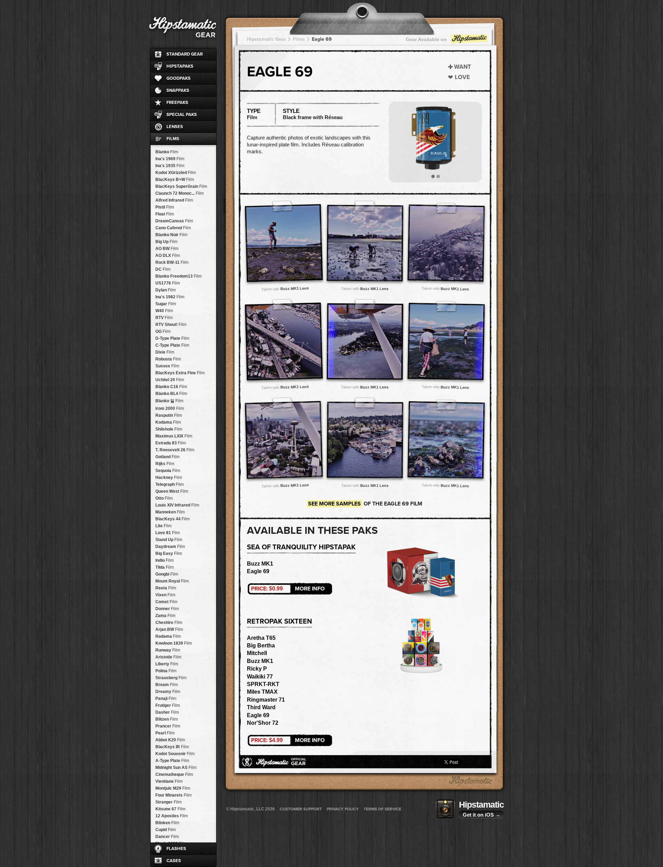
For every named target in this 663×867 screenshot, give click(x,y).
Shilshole (168, 429)
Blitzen (166, 719)
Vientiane (169, 781)
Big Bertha (261, 645)
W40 (164, 310)
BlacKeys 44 (172, 519)
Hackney (168, 477)
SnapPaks (177, 90)
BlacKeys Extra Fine (180, 372)
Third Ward (261, 707)
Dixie (164, 352)
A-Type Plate (172, 760)
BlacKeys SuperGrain (181, 186)
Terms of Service (382, 809)
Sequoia (167, 470)
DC (163, 269)
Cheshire (168, 622)
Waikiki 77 (260, 677)
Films (172, 139)
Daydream (170, 546)
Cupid (165, 829)
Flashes (176, 848)
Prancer (167, 726)
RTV (164, 317)
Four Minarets (173, 795)
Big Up (166, 241)
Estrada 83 (170, 443)
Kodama (168, 422)
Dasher (167, 712)
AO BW (167, 248)
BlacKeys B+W (174, 179)
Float (164, 214)
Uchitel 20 (169, 379)
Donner (167, 608)
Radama (168, 636)
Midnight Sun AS (175, 767)
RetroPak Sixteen (279, 621)
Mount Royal (172, 581)
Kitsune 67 (170, 809)
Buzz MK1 (260, 564)
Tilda (164, 567)
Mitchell (257, 653)
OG (163, 331)
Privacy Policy (343, 809)
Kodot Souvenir (175, 753)
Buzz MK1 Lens (294, 288)
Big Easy (168, 553)
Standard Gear (184, 54)
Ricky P (257, 669)
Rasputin (168, 415)
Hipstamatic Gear (266, 39)
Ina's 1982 (169, 297)
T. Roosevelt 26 (174, 449)
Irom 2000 (169, 408)
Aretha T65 (261, 638)
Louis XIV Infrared (177, 505)
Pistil (164, 207)
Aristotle (168, 657)
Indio (164, 560)
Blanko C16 (171, 386)
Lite (163, 525)
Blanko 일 (169, 400)
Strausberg (170, 677)
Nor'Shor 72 (262, 723)
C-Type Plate (172, 345)
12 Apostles (171, 815)
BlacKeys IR (172, 746)
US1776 (167, 283)
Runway (167, 650)
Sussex (167, 366)
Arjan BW (169, 629)
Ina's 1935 (169, 165)
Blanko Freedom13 (178, 276)
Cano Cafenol (173, 227)
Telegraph (169, 484)
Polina (165, 670)
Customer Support (301, 809)
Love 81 (167, 532)
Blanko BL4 (171, 393)
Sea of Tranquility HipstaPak (301, 547)
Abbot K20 (170, 740)
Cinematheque (174, 774)
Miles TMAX (262, 692)
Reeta (165, 588)
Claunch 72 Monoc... (179, 193)
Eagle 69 (322, 39)
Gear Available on (426, 39)
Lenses (174, 126)
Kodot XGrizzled (175, 172)
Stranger (168, 802)
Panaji (165, 698)
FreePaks (177, 102)
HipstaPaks (179, 66)
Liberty (166, 664)
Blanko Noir (171, 234)
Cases (173, 861)
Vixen (165, 595)
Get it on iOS (481, 815)
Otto (164, 498)
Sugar (165, 303)
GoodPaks (178, 78)
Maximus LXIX (173, 436)
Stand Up (168, 539)
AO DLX (167, 255)
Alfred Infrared (174, 200)
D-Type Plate (172, 338)
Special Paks (181, 114)
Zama (165, 615)
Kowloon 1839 (173, 643)
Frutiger (167, 705)
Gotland (167, 456)
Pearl (165, 733)
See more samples (334, 503)
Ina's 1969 (169, 158)
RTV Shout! (170, 324)
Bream (166, 684)
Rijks (164, 463)
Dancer (167, 836)
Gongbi (166, 574)
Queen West (171, 491)
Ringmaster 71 (266, 700)
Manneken (170, 512)
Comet (166, 601)
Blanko (166, 152)
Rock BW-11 (172, 262)
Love (462, 77)
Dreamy (167, 691)
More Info (288, 588)
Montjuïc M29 (172, 788)
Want (462, 66)
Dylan (165, 290)
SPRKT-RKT (263, 684)
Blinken (167, 822)
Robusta (168, 359)
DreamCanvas (174, 221)
